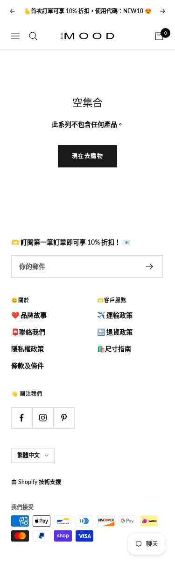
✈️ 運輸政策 (115, 315)
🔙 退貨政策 (115, 332)
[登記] (150, 266)
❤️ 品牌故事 (29, 315)
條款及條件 (27, 365)
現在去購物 (88, 155)
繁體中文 (28, 455)
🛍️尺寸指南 (114, 349)
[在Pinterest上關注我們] (63, 417)
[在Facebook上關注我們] (21, 417)
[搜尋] (33, 36)
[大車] (159, 36)
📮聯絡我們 (28, 332)
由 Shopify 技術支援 (36, 481)
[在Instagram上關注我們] (42, 417)
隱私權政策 (27, 349)
